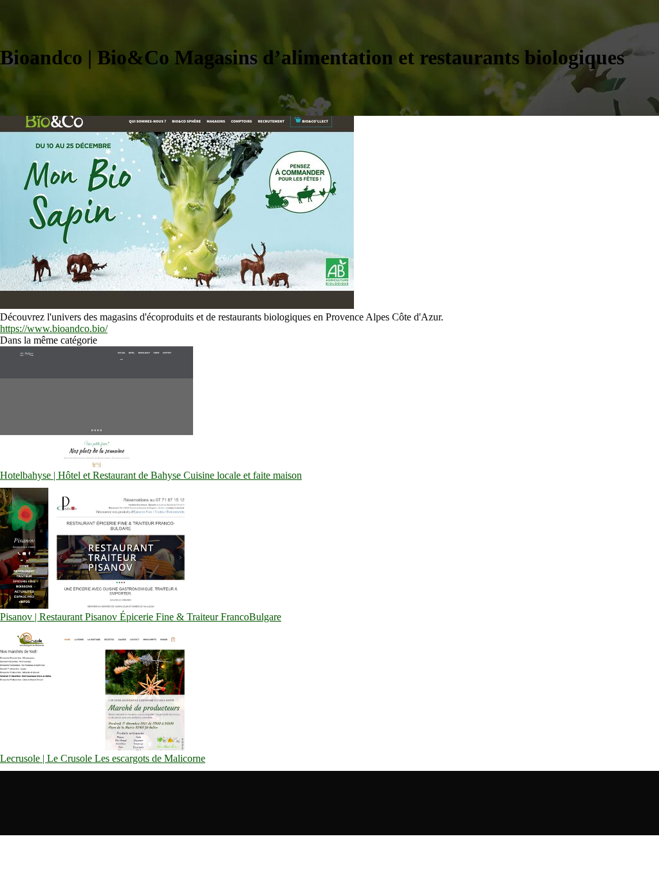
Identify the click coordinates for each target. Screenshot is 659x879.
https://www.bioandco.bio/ (53, 328)
